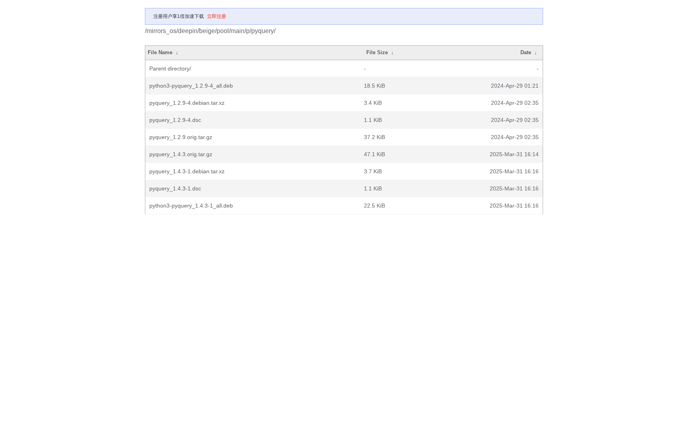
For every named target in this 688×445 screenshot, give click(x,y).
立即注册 (216, 16)
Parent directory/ (170, 68)
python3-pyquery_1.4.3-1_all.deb (191, 205)
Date (525, 52)
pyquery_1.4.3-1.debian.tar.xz (187, 171)
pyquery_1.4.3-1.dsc (175, 188)
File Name (160, 52)
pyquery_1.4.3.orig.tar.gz (180, 154)
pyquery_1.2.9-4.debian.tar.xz (187, 103)
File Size (377, 52)
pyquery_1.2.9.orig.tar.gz (180, 137)
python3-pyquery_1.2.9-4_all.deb (191, 85)
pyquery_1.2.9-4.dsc (175, 120)
